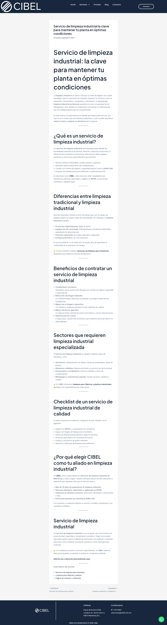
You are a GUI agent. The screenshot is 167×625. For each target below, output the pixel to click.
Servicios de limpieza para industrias (69, 572)
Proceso (97, 4)
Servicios (83, 4)
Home (73, 4)
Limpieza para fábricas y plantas (68, 575)
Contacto (116, 4)
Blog (107, 4)
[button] (161, 619)
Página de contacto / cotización (68, 578)
